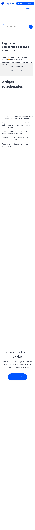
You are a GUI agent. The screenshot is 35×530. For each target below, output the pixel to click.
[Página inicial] (6, 3)
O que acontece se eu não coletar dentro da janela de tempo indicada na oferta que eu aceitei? (17, 125)
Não (22, 70)
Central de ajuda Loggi (10, 60)
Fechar (27, 8)
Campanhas (16, 62)
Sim (12, 70)
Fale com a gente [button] (16, 377)
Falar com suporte (24, 3)
